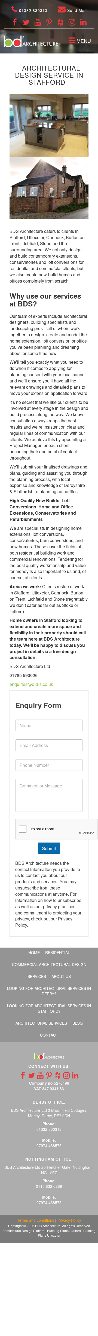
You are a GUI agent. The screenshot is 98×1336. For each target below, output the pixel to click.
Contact (49, 1035)
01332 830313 (32, 10)
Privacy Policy (69, 1220)
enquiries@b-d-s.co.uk (31, 684)
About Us (61, 976)
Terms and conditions (35, 1220)
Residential (57, 952)
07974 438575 (49, 1145)
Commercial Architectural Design (49, 964)
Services (36, 976)
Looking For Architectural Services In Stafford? (49, 1008)
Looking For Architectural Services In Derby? (49, 991)
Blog (77, 1023)
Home (34, 952)
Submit (49, 848)
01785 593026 (24, 675)
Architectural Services (41, 1023)
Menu (81, 41)
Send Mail (76, 10)
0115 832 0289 (49, 1186)
